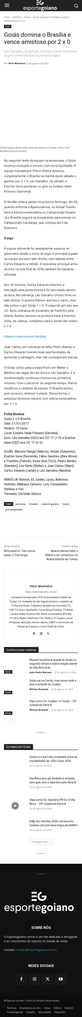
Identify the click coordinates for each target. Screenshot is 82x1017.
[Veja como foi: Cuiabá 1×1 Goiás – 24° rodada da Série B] (15, 707)
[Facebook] (34, 632)
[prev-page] (6, 721)
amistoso (21, 503)
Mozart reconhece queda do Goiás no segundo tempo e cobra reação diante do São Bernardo (53, 663)
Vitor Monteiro (16, 63)
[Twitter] (48, 632)
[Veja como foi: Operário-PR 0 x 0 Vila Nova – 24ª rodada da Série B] (15, 806)
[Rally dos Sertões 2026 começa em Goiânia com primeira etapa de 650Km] (15, 827)
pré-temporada (14, 509)
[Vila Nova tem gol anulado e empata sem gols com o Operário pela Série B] (15, 784)
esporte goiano (50, 503)
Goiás (27, 17)
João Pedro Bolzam (40, 672)
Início (7, 17)
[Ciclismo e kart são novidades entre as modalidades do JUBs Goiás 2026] (15, 763)
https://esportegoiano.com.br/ (41, 591)
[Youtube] (60, 979)
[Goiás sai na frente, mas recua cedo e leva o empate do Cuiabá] (15, 686)
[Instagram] (41, 632)
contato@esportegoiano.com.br (36, 950)
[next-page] (12, 721)
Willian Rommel (38, 689)
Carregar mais (40, 841)
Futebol (17, 17)
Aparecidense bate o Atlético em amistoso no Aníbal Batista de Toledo (61, 555)
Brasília (34, 503)
